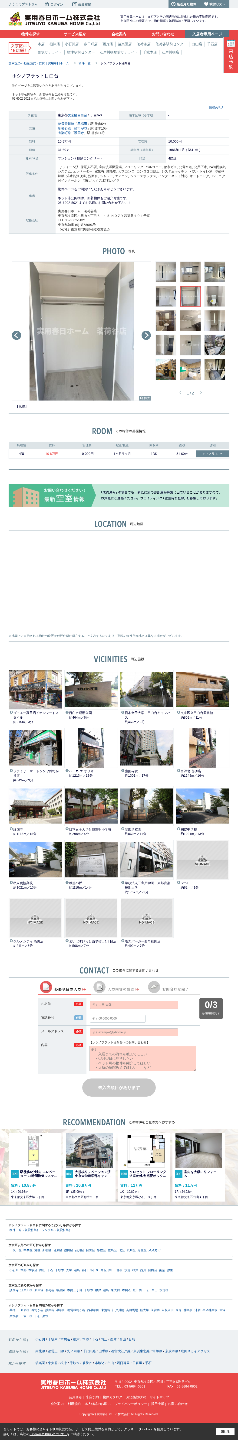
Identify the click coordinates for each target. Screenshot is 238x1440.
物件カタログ (112, 1397)
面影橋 (25, 1310)
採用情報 (157, 1404)
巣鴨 (45, 1316)
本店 (41, 44)
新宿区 (46, 1250)
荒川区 (131, 1250)
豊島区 (112, 1250)
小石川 (14, 1270)
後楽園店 (125, 44)
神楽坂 (188, 1310)
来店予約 (92, 1397)
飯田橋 (137, 1290)
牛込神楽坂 (210, 1310)
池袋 (198, 1310)
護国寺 (79, 133)
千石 (50, 1270)
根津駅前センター (81, 52)
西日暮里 (124, 1363)
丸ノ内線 (74, 1351)
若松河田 (168, 1310)
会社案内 (57, 1404)
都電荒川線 (66, 124)
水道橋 (164, 1290)
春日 (85, 1270)
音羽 (119, 1270)
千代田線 (90, 1351)
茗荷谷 (49, 1290)
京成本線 (172, 1351)
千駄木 (59, 1270)
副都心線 (64, 128)
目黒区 (90, 1250)
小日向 (94, 1270)
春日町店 (91, 44)
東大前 (115, 1290)
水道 (127, 1270)
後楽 (162, 1270)
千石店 (212, 44)
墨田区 (68, 1250)
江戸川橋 (26, 1290)
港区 (37, 1250)
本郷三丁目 (74, 1290)
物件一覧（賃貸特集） (25, 1230)
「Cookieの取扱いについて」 (48, 1434)
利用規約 (74, 1404)
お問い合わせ (178, 1404)
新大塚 (38, 1290)
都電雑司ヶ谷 (76, 1310)
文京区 (72, 115)
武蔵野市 (155, 1250)
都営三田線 (56, 1351)
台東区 (57, 1250)
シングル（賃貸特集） (57, 1230)
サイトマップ (159, 1397)
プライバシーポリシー (131, 1404)
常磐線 (157, 1351)
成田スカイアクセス (195, 1351)
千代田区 (16, 1250)
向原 (179, 1310)
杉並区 (101, 1250)
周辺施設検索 (136, 1397)
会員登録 (75, 1397)
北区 (122, 1250)
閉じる (225, 1431)
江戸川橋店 (170, 52)
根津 (135, 1270)
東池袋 (105, 1310)
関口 (112, 1270)
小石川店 (72, 44)
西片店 (107, 44)
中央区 (28, 1250)
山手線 (104, 1351)
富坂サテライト (50, 52)
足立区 (142, 1250)
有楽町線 (64, 133)
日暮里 (137, 1363)
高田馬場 (132, 1310)
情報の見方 (216, 107)
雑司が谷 (80, 128)
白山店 (197, 44)
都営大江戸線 (121, 1351)
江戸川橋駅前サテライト (119, 52)
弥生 (170, 1270)
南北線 (40, 1351)
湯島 (77, 1270)
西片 (143, 1270)
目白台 (82, 115)
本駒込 (32, 1270)
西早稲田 (93, 1310)
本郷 (23, 1270)
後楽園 (60, 1290)
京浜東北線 (142, 1351)
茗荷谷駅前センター (171, 44)
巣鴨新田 (16, 1316)
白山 (42, 1270)
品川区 (79, 1250)
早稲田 (82, 124)
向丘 (104, 1270)
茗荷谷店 (144, 44)
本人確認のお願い (98, 1404)
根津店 (55, 44)
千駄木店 (150, 52)
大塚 (69, 1270)
